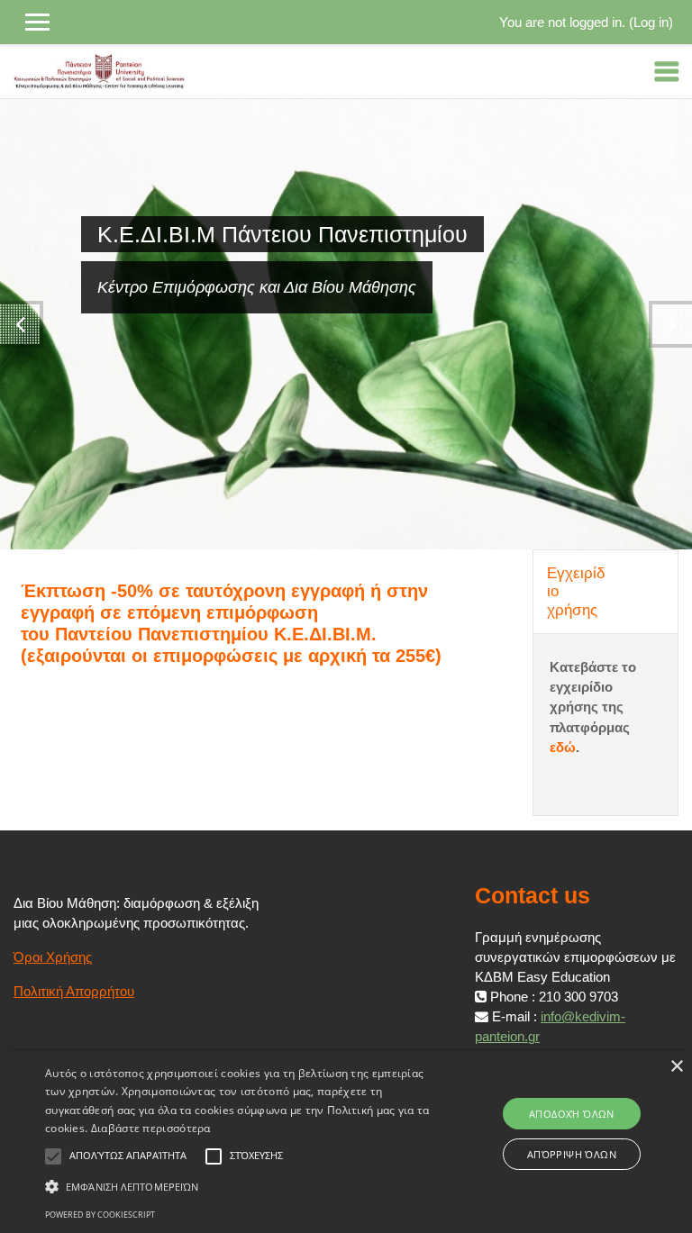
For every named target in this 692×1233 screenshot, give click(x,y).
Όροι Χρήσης (53, 957)
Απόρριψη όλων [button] (571, 1154)
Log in (651, 22)
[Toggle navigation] (666, 71)
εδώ (563, 747)
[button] (240, 1186)
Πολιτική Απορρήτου (74, 991)
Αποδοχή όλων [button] (572, 1113)
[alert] (346, 1142)
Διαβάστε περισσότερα (151, 1128)
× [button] (676, 1067)
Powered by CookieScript (100, 1214)
